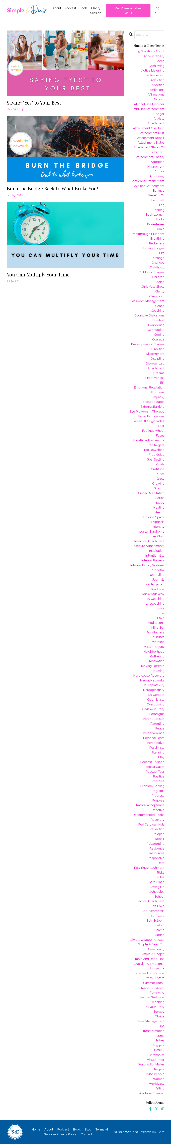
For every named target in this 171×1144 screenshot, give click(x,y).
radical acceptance (150, 805)
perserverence (153, 733)
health (159, 512)
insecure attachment (149, 541)
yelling (159, 1088)
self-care (157, 915)
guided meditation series (151, 495)
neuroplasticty (153, 690)
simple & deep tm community (151, 947)
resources (156, 853)
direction (157, 349)
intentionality (154, 555)
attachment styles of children (148, 150)
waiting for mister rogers (151, 1067)
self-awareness (153, 911)
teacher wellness (151, 997)
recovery (157, 819)
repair (159, 839)
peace (159, 728)
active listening (152, 70)
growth (159, 488)
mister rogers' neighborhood (153, 649)
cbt (161, 253)
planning (158, 752)
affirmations (156, 94)
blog (161, 205)
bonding (158, 210)
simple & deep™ (152, 954)
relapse (158, 834)
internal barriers (152, 560)
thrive (159, 1016)
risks (160, 872)
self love (157, 906)
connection (156, 329)
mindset (158, 637)
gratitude (157, 469)
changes (158, 262)
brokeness (156, 243)
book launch (155, 214)
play (161, 757)
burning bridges (153, 248)
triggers (158, 1045)
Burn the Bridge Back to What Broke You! (52, 188)
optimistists (155, 699)
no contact (156, 694)
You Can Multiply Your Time (38, 274)
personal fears (153, 738)
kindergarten (154, 584)
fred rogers (155, 445)
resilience (157, 848)
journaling (157, 574)
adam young (155, 75)
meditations (155, 622)
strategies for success (148, 973)
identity (158, 526)
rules (160, 877)
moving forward (152, 666)
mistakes (158, 642)
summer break (153, 983)
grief (160, 474)
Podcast (70, 8)
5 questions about (151, 51)
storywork (156, 968)
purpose (158, 800)
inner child (156, 536)
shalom (159, 925)
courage (158, 339)
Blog (88, 1129)
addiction (157, 80)
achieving (157, 66)
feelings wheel (153, 430)
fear (161, 426)
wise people (155, 1074)
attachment (155, 123)
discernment (155, 353)
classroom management (146, 301)
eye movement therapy (147, 411)
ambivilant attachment (147, 109)
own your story (153, 709)
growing (158, 483)
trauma (159, 1035)
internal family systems (147, 565)
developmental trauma (147, 344)
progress (157, 795)
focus (160, 435)
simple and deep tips (148, 959)
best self (157, 200)
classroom (156, 296)
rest (161, 863)
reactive (158, 810)
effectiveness (154, 377)
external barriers (152, 406)
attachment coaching (148, 128)
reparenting (155, 843)
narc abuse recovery (148, 675)
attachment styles (151, 142)
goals (160, 464)
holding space (153, 517)
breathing (157, 238)
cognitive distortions (149, 315)
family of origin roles (148, 421)
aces (160, 61)
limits (160, 608)
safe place (156, 882)
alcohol (158, 99)
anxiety (159, 118)
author (159, 171)
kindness (157, 589)
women (158, 1079)
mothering (156, 656)
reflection (157, 829)
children (158, 277)
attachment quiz (152, 133)
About (56, 8)
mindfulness (155, 632)
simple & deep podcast (147, 939)
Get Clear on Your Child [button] (128, 11)
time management (150, 1021)
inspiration (156, 550)
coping (159, 334)
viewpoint (157, 1055)
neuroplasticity (153, 685)
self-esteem (155, 920)
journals (158, 579)
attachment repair (150, 138)
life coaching (154, 598)
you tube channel (151, 1093)
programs (157, 791)
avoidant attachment (149, 186)
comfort (158, 320)
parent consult (153, 718)
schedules (156, 891)
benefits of (156, 195)
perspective (155, 742)
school (159, 896)
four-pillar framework (148, 440)
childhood (157, 267)
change (158, 258)
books (159, 219)
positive (158, 776)
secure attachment (150, 901)
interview (157, 570)
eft (162, 382)
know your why (153, 594)
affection (158, 85)
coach (159, 306)
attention (157, 162)
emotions (157, 392)
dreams (158, 373)
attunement (155, 166)
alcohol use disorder (149, 104)
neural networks (152, 680)
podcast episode (152, 762)
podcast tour (155, 771)
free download (153, 450)
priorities (158, 781)
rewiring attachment (149, 867)
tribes (159, 1040)
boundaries (155, 224)
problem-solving (152, 786)
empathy (157, 397)
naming (158, 670)
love (160, 618)
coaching (157, 310)
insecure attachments (148, 546)
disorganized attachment (155, 366)
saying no (157, 887)
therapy (158, 1011)
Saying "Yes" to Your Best (34, 103)
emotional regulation (149, 387)
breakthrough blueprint (147, 234)
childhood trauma (151, 272)
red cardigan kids (151, 824)
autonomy (157, 176)
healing (158, 507)
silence (159, 935)
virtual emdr (155, 1059)
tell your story (154, 1007)
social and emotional (149, 963)
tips (161, 1026)
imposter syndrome (150, 531)
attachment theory (150, 157)
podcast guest (153, 767)
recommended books (148, 815)
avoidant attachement (148, 181)
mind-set (157, 627)
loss (161, 613)
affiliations (157, 90)
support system (152, 987)
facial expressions (151, 416)
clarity (159, 291)
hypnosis (157, 522)
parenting (157, 723)
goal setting (155, 459)
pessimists (156, 747)
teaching (157, 1002)
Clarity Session (95, 10)
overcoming (155, 704)
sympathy (157, 992)
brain (160, 229)
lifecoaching (155, 603)
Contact (86, 1134)
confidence (156, 325)
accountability (154, 56)
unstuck (158, 1050)
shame (159, 930)
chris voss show (152, 286)
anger (160, 114)
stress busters (154, 978)
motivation (156, 661)
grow (160, 478)
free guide (156, 454)
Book (83, 8)
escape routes (153, 402)
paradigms (156, 714)
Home (36, 1129)
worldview (156, 1083)
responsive (156, 858)
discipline (157, 358)
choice (159, 282)
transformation (153, 1031)
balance (158, 190)
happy (159, 502)
